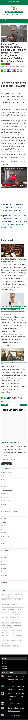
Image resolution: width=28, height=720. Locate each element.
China (11, 596)
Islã (3, 625)
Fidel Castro (20, 609)
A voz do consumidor (7, 472)
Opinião (4, 564)
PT (22, 640)
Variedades (5, 582)
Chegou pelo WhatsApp (7, 490)
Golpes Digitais (6, 529)
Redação (13, 66)
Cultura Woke (14, 604)
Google (16, 619)
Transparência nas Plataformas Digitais (11, 645)
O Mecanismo (6, 640)
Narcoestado (18, 635)
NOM (11, 637)
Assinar (7, 464)
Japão (9, 625)
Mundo (4, 554)
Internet (4, 543)
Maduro (19, 630)
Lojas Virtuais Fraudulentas (8, 630)
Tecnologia (5, 575)
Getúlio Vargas (6, 617)
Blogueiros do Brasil (14, 11)
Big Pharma (10, 594)
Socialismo (5, 643)
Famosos (4, 518)
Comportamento (6, 497)
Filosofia (4, 522)
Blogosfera (5, 486)
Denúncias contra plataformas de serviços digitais (13, 607)
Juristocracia (17, 625)
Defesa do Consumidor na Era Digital (10, 511)
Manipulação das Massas (8, 632)
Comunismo (18, 599)
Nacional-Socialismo (7, 635)
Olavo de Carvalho (20, 637)
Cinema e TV (5, 493)
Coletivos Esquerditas (7, 599)
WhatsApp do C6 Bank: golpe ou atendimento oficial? (16, 679)
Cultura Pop (5, 604)
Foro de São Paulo (15, 612)
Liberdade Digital (6, 550)
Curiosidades (5, 507)
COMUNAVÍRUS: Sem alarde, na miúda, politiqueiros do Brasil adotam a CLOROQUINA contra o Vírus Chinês (13, 259)
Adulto (4, 475)
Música (4, 557)
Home (3, 661)
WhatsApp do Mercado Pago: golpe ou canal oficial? (16, 696)
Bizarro (4, 482)
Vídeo (4, 586)
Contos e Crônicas (6, 500)
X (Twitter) (4, 664)
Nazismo (4, 637)
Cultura (4, 504)
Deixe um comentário (21, 66)
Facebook (12, 609)
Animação (5, 479)
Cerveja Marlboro (14, 704)
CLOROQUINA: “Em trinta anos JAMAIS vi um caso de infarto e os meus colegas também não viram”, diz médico (24, 404)
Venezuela (12, 648)
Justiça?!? (5, 627)
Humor (4, 539)
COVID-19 (8, 401)
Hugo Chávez (5, 622)
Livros (12, 627)
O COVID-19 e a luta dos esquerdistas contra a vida (5, 404)
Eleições (4, 609)
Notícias (4, 561)
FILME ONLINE (5, 612)
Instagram (4, 666)
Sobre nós (4, 663)
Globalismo (15, 617)
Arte (4, 594)
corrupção (5, 601)
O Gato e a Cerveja (14, 715)
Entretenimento (6, 514)
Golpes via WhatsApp (7, 619)
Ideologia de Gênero (16, 622)
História (4, 532)
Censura (4, 596)
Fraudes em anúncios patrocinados (10, 614)
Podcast (4, 568)
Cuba (20, 601)
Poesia (4, 571)
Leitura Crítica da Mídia (7, 546)
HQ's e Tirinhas (6, 536)
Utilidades (5, 578)
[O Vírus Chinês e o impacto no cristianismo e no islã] (12, 354)
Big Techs (19, 594)
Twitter (4, 648)
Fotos (4, 525)
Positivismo (14, 640)
